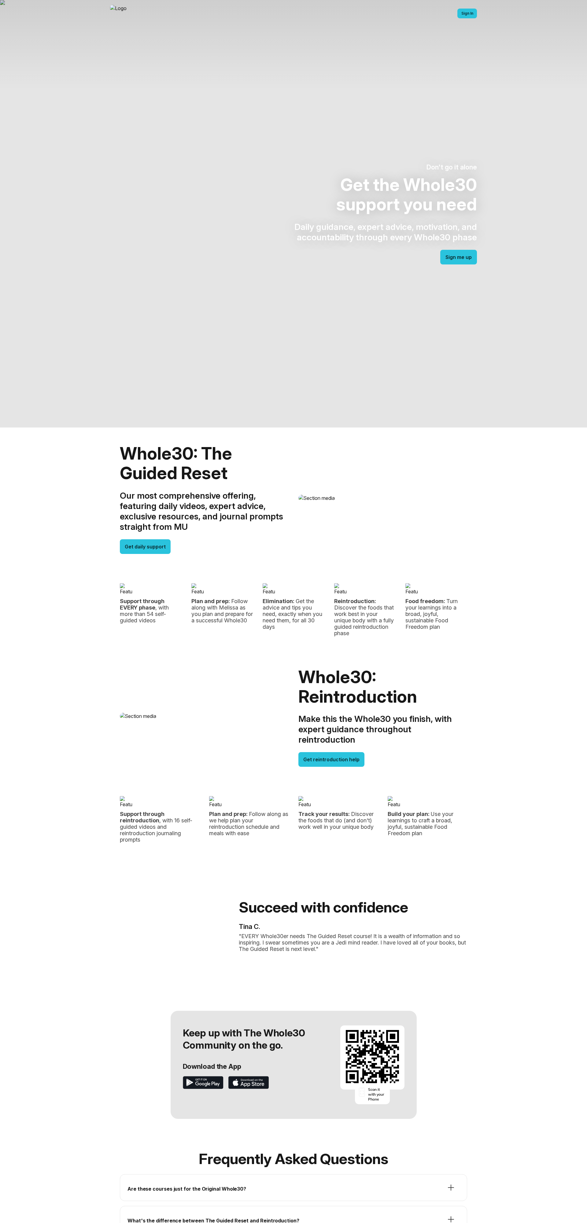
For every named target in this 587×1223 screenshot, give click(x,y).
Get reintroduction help (331, 759)
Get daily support (145, 547)
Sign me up (458, 257)
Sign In (467, 13)
